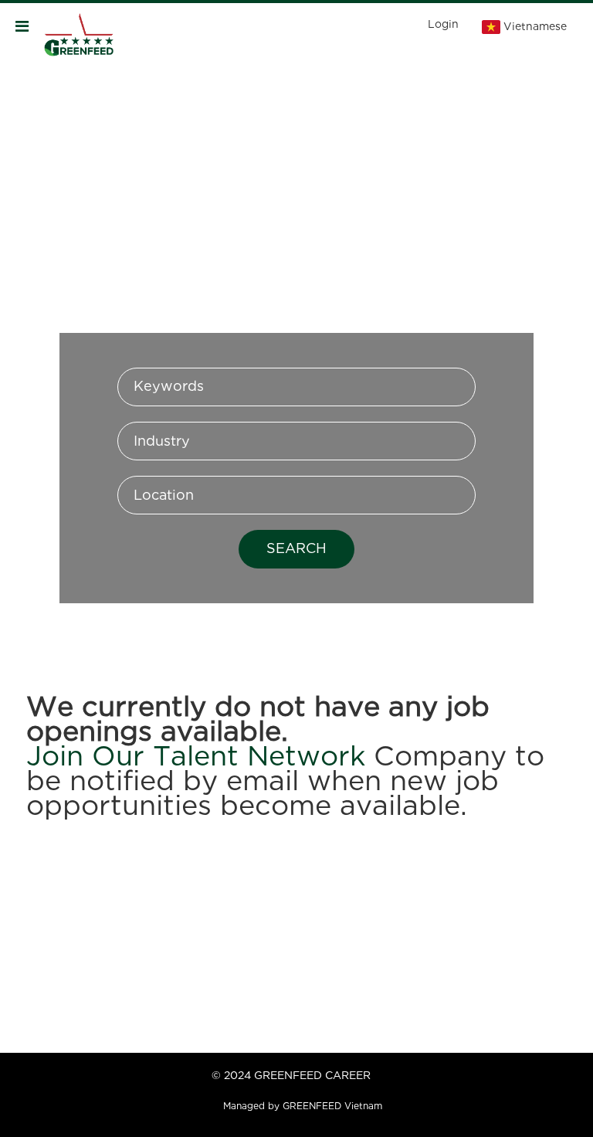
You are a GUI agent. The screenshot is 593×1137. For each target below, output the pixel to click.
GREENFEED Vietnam (332, 1106)
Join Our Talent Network (195, 757)
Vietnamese (535, 27)
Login (443, 24)
